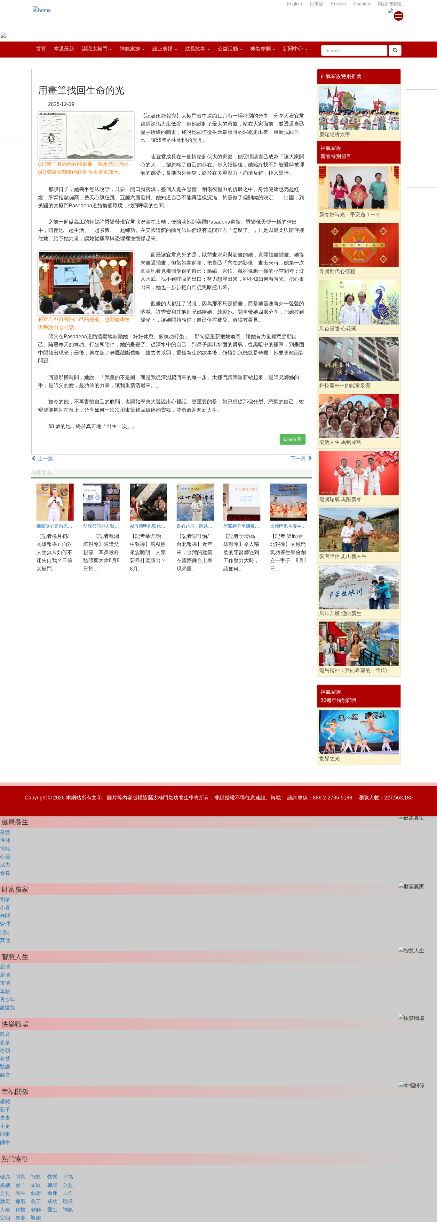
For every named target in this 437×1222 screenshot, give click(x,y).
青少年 (7, 999)
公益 (68, 1185)
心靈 (5, 856)
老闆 (5, 916)
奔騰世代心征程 (337, 271)
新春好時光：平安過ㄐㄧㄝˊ (350, 214)
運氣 (20, 1201)
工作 (68, 1193)
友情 (5, 983)
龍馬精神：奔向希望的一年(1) (353, 670)
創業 (5, 899)
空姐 (5, 1217)
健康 (5, 1177)
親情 (5, 966)
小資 (5, 907)
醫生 (52, 1209)
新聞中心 (293, 48)
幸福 (68, 1177)
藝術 (36, 1193)
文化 (5, 1193)
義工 (36, 1201)
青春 (5, 873)
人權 (5, 1209)
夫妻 (5, 1117)
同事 (5, 1134)
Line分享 (292, 439)
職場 (52, 1185)
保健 (5, 840)
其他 (5, 940)
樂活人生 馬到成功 (340, 442)
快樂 (52, 1177)
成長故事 (195, 48)
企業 (5, 1042)
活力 (5, 864)
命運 (52, 1193)
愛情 (5, 975)
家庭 (36, 1185)
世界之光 (329, 758)
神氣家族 (130, 48)
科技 (5, 1058)
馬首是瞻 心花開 (337, 328)
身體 (5, 832)
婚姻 (5, 1185)
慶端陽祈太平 (334, 134)
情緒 (5, 848)
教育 (5, 1034)
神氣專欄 (260, 48)
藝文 (5, 1075)
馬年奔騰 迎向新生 (340, 613)
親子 (5, 1109)
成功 (52, 1201)
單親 (5, 991)
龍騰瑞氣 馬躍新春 (340, 499)
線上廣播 (162, 48)
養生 (20, 1193)
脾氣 (5, 1201)
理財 (5, 932)
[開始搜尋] (395, 50)
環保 (68, 1201)
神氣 (68, 1209)
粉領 (5, 1050)
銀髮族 (7, 1007)
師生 (5, 1142)
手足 (5, 1126)
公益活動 (228, 48)
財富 (20, 1177)
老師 (36, 1209)
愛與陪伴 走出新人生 (343, 556)
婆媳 (5, 1101)
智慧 (36, 1177)
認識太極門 (94, 48)
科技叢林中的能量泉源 (344, 385)
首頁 (41, 48)
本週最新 (64, 48)
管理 (5, 924)
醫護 (5, 1066)
